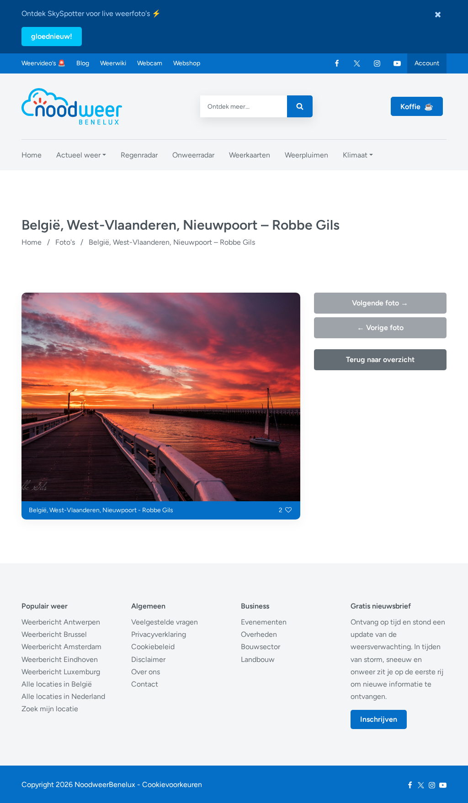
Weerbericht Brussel (54, 634)
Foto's (65, 242)
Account (427, 63)
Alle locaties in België (56, 684)
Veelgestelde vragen (164, 622)
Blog (82, 63)
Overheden (259, 634)
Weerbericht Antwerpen (60, 622)
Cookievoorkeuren (172, 784)
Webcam (149, 63)
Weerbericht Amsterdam (61, 646)
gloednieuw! (51, 36)
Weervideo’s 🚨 (43, 63)
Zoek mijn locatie (49, 708)
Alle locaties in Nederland (63, 696)
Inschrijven (378, 719)
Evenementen (264, 622)
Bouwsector (260, 646)
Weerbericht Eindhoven (59, 659)
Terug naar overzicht (380, 359)
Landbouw (258, 659)
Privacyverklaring (158, 634)
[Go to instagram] (377, 63)
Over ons (145, 671)
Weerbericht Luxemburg (60, 671)
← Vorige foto (380, 327)
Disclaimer (148, 659)
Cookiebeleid (153, 646)
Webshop (186, 63)
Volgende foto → (380, 303)
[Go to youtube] (397, 63)
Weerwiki (113, 63)
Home (31, 242)
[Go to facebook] (337, 63)
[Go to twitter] (357, 63)
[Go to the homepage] (71, 106)
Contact (144, 684)
